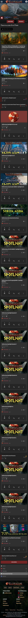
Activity (4, 576)
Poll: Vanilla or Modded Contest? (15, 98)
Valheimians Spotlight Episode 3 (9, 437)
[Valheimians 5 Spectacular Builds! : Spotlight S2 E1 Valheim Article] (14, 179)
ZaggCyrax (7, 17)
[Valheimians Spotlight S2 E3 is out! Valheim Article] (14, 117)
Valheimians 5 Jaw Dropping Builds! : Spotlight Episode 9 (12, 281)
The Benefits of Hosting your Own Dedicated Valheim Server (14, 79)
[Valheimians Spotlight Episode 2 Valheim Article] (14, 468)
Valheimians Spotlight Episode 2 (9, 475)
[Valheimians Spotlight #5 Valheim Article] (14, 399)
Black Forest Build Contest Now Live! (14, 556)
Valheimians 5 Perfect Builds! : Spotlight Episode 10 (13, 249)
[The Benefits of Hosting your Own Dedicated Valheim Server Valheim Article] (14, 71)
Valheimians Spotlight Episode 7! (9, 344)
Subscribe (10, 21)
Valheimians (5, 52)
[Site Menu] (1, 1)
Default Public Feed (7, 29)
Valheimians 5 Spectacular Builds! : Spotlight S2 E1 (13, 186)
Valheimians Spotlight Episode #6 (9, 375)
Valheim (5, 615)
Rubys (15, 568)
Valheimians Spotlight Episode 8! (9, 313)
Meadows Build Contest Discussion (14, 455)
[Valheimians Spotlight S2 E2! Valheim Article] (14, 148)
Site (2, 99)
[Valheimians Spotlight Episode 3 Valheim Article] (14, 430)
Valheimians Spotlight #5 (7, 406)
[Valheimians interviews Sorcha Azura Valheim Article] (14, 210)
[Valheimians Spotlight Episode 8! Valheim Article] (14, 305)
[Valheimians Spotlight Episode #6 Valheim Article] (14, 368)
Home (4, 566)
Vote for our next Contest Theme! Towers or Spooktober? (15, 104)
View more (14, 562)
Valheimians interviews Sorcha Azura (10, 218)
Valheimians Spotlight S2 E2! (8, 155)
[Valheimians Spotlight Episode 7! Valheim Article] (14, 337)
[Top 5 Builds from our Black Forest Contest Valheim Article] (14, 530)
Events (5, 99)
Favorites (15, 571)
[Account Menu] (26, 1)
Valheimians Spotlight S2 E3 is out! (9, 124)
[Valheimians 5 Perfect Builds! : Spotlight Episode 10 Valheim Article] (14, 242)
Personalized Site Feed (7, 573)
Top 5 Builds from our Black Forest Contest (11, 538)
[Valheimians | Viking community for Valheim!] (14, 1)
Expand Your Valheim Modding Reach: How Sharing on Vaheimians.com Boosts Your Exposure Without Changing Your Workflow (13, 46)
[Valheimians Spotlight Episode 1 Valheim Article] (14, 499)
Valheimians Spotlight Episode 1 (9, 506)
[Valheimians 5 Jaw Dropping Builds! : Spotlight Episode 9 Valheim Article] (14, 273)
